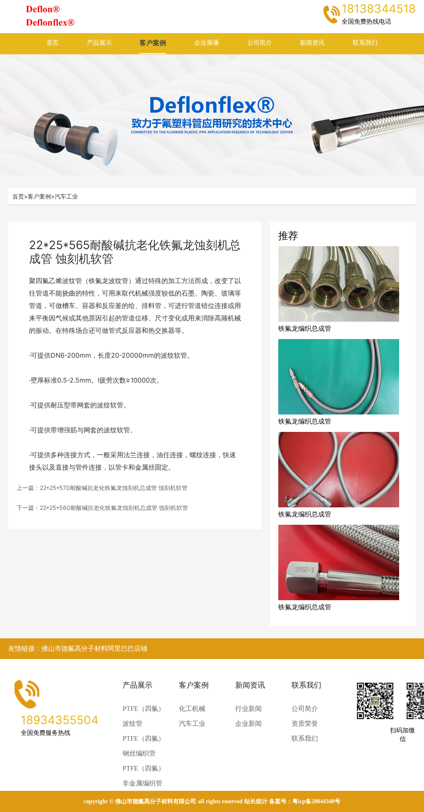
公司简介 (259, 42)
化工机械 (192, 708)
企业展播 (206, 42)
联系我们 (365, 42)
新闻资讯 (312, 42)
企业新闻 (248, 723)
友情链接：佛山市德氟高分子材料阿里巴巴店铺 (77, 648)
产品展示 (99, 42)
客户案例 (153, 43)
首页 (52, 42)
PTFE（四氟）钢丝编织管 (144, 746)
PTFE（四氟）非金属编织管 (144, 776)
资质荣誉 (305, 723)
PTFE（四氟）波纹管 (144, 716)
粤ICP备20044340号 (316, 801)
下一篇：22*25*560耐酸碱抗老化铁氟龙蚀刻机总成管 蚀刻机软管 (102, 507)
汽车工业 (66, 196)
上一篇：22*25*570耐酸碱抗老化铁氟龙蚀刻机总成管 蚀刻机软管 (102, 487)
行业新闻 (248, 708)
